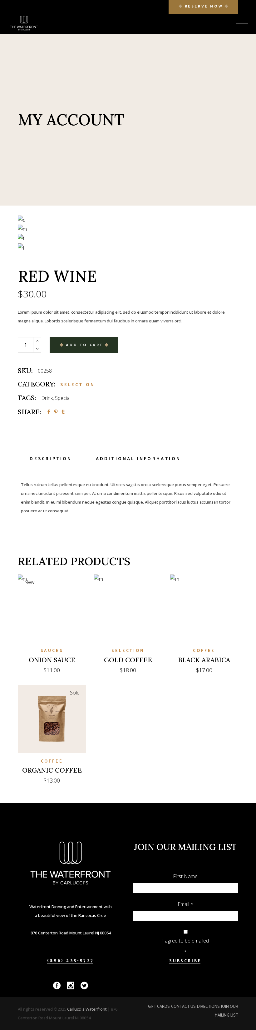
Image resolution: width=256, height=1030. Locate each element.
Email (185, 904)
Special (63, 398)
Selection (77, 385)
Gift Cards (159, 1006)
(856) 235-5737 (70, 960)
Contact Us (183, 1006)
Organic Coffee (52, 770)
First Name (185, 876)
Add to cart (84, 345)
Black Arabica (204, 660)
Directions (208, 1006)
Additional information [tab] (138, 459)
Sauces (52, 651)
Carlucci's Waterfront (87, 1009)
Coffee (204, 651)
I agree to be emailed (185, 940)
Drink (47, 398)
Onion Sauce (52, 660)
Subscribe (185, 961)
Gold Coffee (128, 660)
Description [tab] (51, 459)
